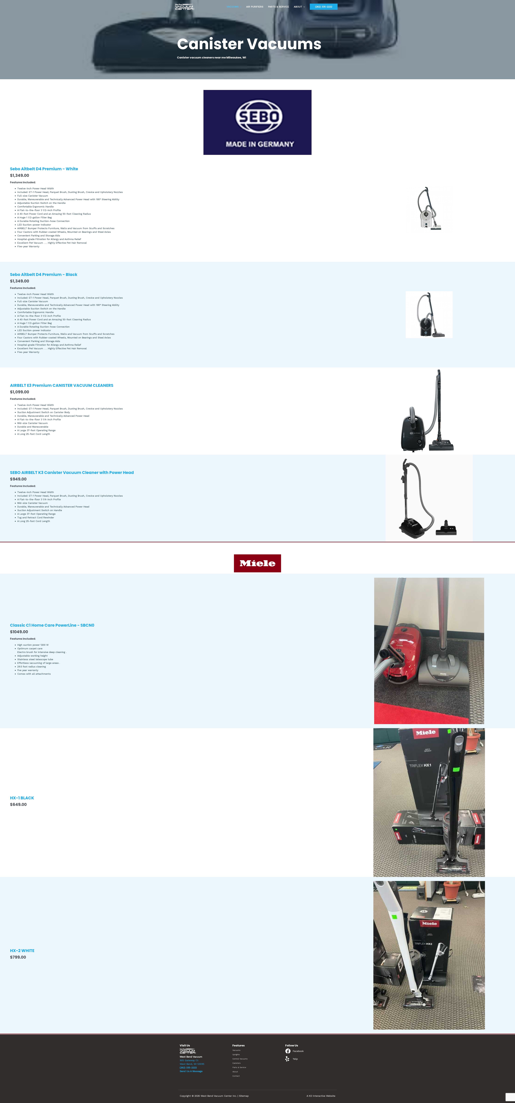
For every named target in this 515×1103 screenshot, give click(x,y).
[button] (324, 7)
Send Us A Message (191, 1071)
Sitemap (244, 1095)
